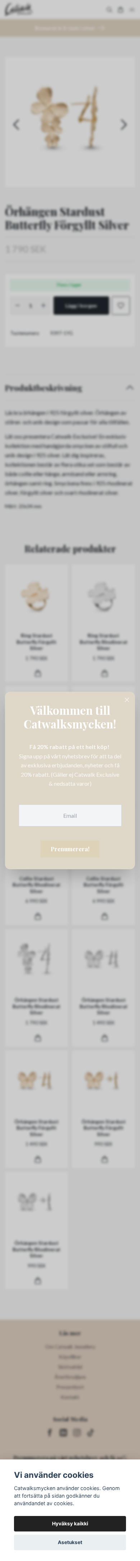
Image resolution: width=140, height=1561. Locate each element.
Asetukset (70, 1542)
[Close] (127, 700)
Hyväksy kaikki (70, 1523)
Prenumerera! (70, 849)
